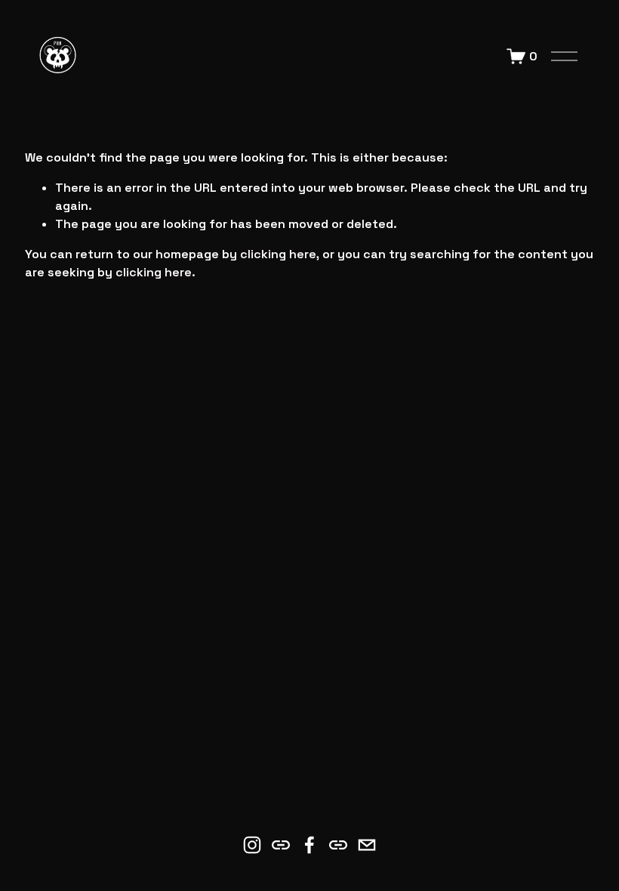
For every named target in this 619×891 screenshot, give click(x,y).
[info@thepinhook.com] (367, 845)
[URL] (281, 845)
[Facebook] (309, 845)
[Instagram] (252, 845)
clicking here (278, 254)
